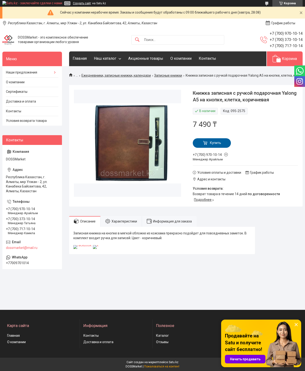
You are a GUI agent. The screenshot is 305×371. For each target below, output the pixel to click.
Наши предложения (21, 72)
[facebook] (82, 245)
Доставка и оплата (21, 101)
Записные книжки (168, 75)
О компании (181, 58)
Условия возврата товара (26, 121)
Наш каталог (105, 58)
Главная (80, 58)
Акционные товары (145, 58)
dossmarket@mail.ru (21, 248)
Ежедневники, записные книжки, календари (116, 75)
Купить (215, 143)
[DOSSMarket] (8, 40)
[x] (95, 245)
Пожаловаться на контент (161, 366)
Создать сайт (82, 3)
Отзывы (162, 342)
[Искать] (137, 40)
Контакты (207, 58)
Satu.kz (173, 362)
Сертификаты (16, 92)
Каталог (162, 335)
